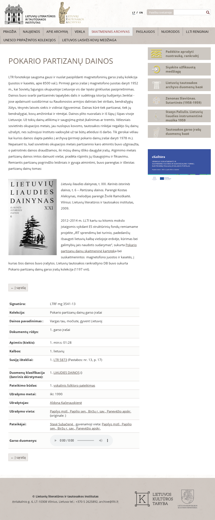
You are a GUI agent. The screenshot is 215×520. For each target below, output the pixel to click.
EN (141, 12)
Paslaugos (145, 31)
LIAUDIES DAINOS (67, 372)
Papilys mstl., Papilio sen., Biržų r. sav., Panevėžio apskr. (90, 411)
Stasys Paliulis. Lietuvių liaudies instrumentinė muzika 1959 (184, 116)
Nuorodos (170, 31)
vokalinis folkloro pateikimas (74, 385)
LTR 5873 (60, 360)
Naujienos (31, 31)
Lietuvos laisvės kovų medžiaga (89, 40)
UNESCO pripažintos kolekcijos (29, 40)
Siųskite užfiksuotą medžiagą (180, 69)
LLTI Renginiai (197, 31)
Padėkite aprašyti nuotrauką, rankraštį (182, 53)
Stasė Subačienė (62, 424)
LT (133, 12)
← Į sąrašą (18, 287)
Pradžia (9, 31)
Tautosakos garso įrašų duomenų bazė (183, 131)
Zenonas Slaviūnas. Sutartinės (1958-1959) (183, 100)
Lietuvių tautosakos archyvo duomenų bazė (184, 85)
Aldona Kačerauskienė (66, 403)
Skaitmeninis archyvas (111, 31)
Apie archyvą (57, 31)
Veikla (80, 31)
